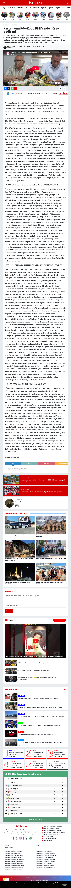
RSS (7, 879)
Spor (63, 8)
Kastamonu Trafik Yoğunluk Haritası (54, 832)
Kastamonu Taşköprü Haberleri (46, 867)
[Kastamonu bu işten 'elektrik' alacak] (20, 525)
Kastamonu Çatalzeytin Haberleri (46, 855)
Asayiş (3, 8)
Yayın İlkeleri (9, 847)
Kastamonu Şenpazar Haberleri (46, 865)
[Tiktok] (26, 838)
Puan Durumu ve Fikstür (51, 834)
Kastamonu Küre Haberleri (44, 863)
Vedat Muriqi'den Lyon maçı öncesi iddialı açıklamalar (39, 725)
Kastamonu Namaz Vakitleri (52, 830)
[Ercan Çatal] (9, 503)
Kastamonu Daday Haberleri (45, 857)
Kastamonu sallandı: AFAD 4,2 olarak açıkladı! (16, 754)
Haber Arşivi (48, 840)
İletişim (7, 845)
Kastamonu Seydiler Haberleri (14, 867)
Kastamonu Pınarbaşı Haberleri (14, 865)
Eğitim (50, 8)
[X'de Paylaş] (8, 88)
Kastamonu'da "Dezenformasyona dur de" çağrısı (38, 698)
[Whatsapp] (30, 838)
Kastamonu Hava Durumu (51, 828)
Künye (38, 845)
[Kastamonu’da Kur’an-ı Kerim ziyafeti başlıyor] (51, 525)
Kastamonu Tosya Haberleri (13, 869)
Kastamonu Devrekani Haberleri (14, 859)
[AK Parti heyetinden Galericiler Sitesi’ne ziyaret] (51, 572)
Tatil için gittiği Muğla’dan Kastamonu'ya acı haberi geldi (17, 766)
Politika (20, 8)
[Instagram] (20, 838)
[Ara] (67, 2)
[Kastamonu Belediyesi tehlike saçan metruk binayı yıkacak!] (20, 548)
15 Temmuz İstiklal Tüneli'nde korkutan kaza (36, 734)
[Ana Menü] (4, 2)
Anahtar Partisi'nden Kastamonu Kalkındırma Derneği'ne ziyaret (39, 744)
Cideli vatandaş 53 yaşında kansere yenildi (59, 765)
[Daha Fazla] (15, 88)
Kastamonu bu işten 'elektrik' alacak (17, 535)
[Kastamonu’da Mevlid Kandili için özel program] (20, 572)
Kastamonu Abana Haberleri (13, 851)
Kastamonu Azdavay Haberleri (46, 853)
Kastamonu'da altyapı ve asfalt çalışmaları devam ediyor (40, 707)
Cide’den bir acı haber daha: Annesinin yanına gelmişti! (38, 755)
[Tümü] (65, 689)
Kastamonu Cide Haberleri (13, 857)
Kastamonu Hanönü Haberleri (14, 861)
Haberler (6, 25)
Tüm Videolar (59, 620)
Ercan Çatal (19, 502)
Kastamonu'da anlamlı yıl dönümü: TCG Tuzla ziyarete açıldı (41, 716)
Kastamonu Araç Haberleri (13, 853)
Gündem (11, 8)
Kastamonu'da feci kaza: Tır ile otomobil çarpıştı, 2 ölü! (38, 766)
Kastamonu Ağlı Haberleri (44, 851)
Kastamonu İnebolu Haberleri (14, 863)
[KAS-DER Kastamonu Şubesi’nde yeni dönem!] (51, 548)
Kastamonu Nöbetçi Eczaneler (53, 826)
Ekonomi (28, 8)
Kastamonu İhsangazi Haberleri (46, 861)
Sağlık (57, 8)
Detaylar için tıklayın (35, 819)
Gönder (9, 611)
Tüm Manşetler (48, 836)
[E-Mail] (16, 505)
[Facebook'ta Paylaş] (5, 88)
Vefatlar (57, 761)
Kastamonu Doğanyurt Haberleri (46, 859)
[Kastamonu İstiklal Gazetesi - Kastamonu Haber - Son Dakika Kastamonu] (35, 3)
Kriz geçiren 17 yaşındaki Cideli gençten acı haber (59, 755)
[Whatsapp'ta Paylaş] (12, 88)
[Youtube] (23, 838)
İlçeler (43, 8)
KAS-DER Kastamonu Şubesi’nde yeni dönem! (51, 558)
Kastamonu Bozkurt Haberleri (14, 855)
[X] (16, 838)
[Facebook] (13, 838)
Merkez (36, 8)
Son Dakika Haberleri (50, 838)
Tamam (64, 885)
